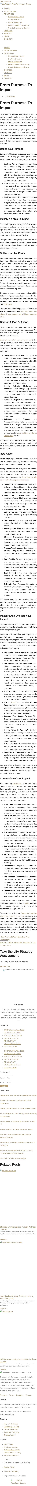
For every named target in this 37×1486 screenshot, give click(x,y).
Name (2, 1078)
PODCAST (8, 33)
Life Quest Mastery (15, 19)
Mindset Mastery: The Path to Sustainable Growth (16, 1129)
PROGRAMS (9, 14)
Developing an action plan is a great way (16, 340)
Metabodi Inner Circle (16, 17)
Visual (13, 702)
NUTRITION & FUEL (11, 1038)
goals (27, 903)
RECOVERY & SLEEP (12, 1044)
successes (17, 783)
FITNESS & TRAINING (12, 1033)
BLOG (6, 36)
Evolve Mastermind (15, 22)
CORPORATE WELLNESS (14, 1030)
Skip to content (5, 1)
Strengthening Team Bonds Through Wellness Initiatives (18, 1095)
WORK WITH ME (10, 11)
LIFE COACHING (10, 1046)
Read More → (4, 1239)
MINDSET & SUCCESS (13, 1035)
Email (2, 1082)
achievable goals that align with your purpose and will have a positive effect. (18, 314)
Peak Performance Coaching (18, 25)
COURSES (8, 31)
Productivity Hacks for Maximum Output (13, 1158)
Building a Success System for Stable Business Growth (18, 1108)
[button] (18, 43)
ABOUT (7, 8)
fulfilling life (8, 304)
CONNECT (8, 39)
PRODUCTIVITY (10, 1041)
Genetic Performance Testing (18, 28)
